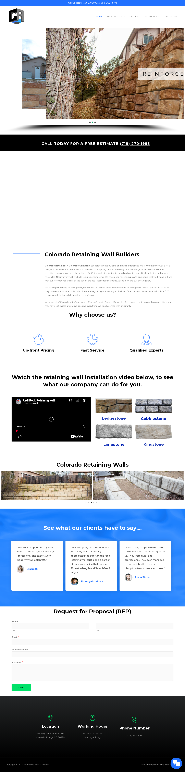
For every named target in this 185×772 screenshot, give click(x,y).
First (13, 631)
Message (17, 662)
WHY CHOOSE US (116, 16)
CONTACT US (170, 16)
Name (15, 621)
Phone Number (20, 649)
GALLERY (134, 16)
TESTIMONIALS (152, 16)
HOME (99, 16)
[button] (6, 74)
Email (15, 637)
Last (97, 631)
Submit (21, 687)
